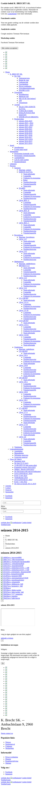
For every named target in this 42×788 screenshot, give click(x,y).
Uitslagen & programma (31, 178)
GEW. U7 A (23, 412)
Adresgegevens (24, 78)
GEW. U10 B (24, 335)
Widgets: (4, 649)
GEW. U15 (23, 251)
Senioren (17, 168)
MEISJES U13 (24, 266)
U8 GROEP (23, 378)
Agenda (8, 486)
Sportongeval (10, 744)
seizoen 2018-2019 (25, 133)
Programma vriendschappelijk (24, 156)
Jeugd (12, 145)
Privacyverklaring (25, 86)
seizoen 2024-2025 (25, 121)
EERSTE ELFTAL (26, 172)
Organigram (23, 103)
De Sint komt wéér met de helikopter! (27, 471)
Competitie (27, 176)
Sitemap (8, 763)
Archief (17, 105)
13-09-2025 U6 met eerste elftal (25, 465)
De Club (17, 76)
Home (7, 72)
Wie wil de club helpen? (27, 99)
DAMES (22, 188)
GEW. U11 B (23, 310)
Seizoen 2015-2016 (26, 139)
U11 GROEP (23, 298)
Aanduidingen (19, 158)
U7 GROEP (23, 408)
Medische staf (24, 96)
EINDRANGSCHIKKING (29, 117)
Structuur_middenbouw (27, 264)
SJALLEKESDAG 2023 (23, 480)
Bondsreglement (20, 162)
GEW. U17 (23, 239)
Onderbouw (18, 347)
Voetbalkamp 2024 (21, 478)
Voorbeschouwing (29, 182)
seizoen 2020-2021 (25, 129)
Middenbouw (19, 262)
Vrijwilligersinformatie (27, 88)
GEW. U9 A (23, 355)
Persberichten (19, 119)
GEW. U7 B (23, 425)
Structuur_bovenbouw (27, 237)
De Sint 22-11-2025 (21, 463)
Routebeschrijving (11, 761)
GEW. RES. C (24, 223)
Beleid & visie (24, 80)
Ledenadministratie (16, 449)
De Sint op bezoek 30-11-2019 (25, 484)
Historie (8, 759)
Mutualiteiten (19, 453)
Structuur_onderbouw (26, 349)
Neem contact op (7, 733)
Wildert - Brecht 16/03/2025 (24, 469)
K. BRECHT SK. (16, 74)
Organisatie (18, 92)
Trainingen (18, 447)
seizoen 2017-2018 (25, 135)
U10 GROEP (23, 321)
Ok (3, 663)
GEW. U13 (23, 278)
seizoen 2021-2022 (25, 127)
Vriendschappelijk (29, 184)
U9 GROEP (23, 351)
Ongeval (8, 490)
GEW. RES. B (24, 211)
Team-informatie (29, 174)
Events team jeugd (20, 149)
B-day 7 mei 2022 (20, 482)
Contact (8, 488)
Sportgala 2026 (19, 461)
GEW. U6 (22, 437)
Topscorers (27, 186)
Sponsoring (9, 492)
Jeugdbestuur (19, 147)
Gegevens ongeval (20, 457)
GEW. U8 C (23, 400)
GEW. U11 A (23, 302)
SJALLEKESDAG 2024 (23, 473)
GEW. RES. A (24, 200)
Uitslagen (13, 164)
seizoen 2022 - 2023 (26, 125)
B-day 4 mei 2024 (20, 476)
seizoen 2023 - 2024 (26, 123)
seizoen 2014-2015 (25, 141)
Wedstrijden (14, 152)
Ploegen (13, 166)
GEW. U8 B (23, 392)
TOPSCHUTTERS (26, 111)
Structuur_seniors (25, 170)
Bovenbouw (18, 235)
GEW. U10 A (24, 325)
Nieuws (8, 742)
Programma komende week (24, 154)
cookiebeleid (12, 14)
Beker (25, 180)
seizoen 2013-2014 (25, 143)
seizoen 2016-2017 (25, 137)
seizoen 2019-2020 (25, 131)
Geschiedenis (23, 84)
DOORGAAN (24, 90)
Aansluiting (18, 451)
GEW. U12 (23, 288)
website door (5, 523)
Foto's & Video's (16, 459)
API (20, 101)
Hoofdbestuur (24, 94)
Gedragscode (23, 82)
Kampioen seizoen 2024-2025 (25, 467)
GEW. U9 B (23, 365)
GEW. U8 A (23, 382)
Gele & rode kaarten (21, 160)
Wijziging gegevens (21, 455)
